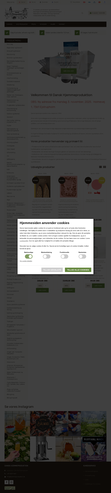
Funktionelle (64, 252)
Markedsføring (46, 252)
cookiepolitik (24, 241)
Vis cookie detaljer (26, 261)
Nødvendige (28, 252)
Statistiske (82, 252)
